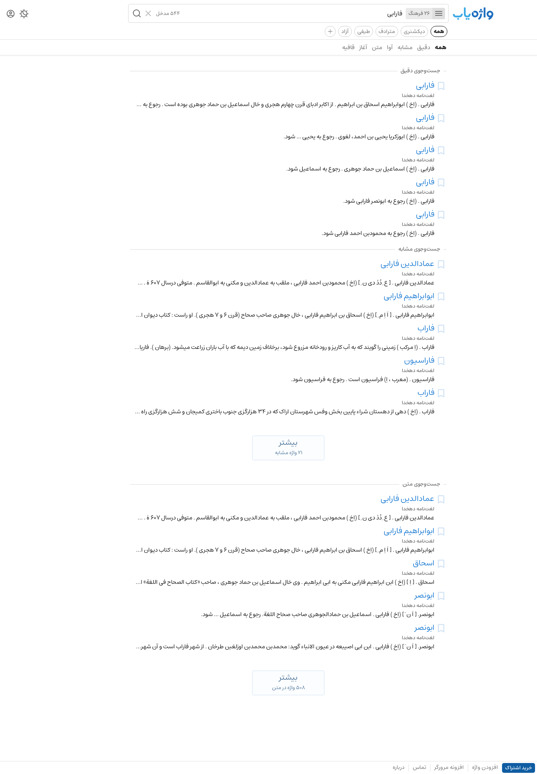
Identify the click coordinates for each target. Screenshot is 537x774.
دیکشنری (414, 31)
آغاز (363, 47)
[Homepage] (472, 14)
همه (439, 31)
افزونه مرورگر (449, 767)
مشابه (404, 47)
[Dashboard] (10, 14)
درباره (399, 767)
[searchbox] (291, 13)
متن (377, 47)
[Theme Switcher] (24, 15)
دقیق (423, 47)
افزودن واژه (485, 767)
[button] (136, 13)
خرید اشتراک (518, 767)
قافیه (348, 47)
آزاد (345, 31)
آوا (390, 47)
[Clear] (149, 13)
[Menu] (438, 13)
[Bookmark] (441, 86)
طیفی (363, 31)
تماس (419, 767)
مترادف (387, 31)
